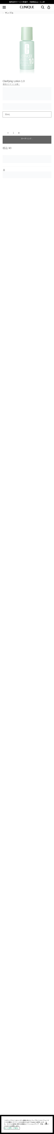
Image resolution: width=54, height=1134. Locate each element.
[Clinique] (27, 7)
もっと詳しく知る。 (12, 1128)
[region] (27, 1124)
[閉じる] (46, 1123)
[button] (49, 7)
